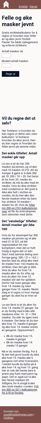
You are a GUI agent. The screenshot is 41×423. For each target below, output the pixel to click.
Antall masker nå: (12, 51)
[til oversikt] (6, 4)
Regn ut (10, 73)
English (23, 6)
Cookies (8, 417)
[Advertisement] (20, 94)
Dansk (33, 6)
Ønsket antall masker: (15, 61)
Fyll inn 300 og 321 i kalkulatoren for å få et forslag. (20, 389)
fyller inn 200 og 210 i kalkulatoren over (19, 208)
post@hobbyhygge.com (18, 414)
